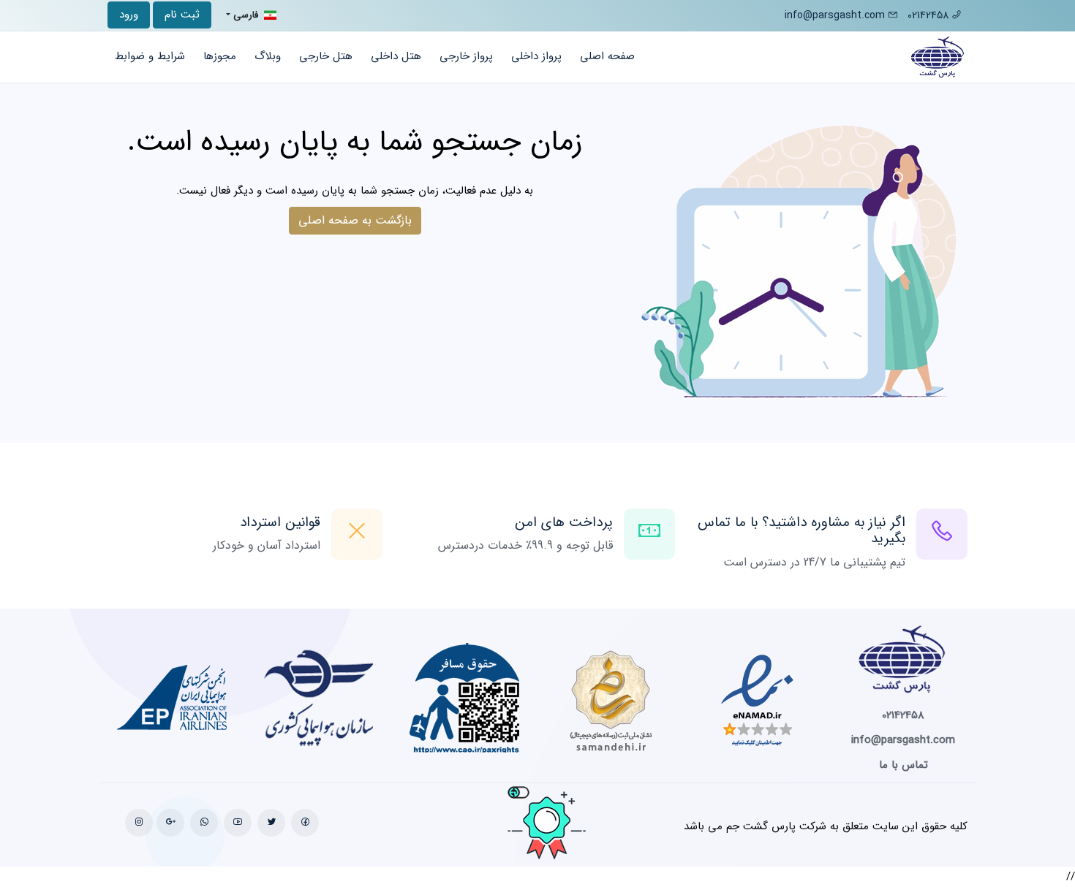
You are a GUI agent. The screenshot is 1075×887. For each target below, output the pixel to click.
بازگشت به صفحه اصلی (355, 220)
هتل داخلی (396, 56)
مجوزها (219, 56)
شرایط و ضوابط (150, 56)
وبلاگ (267, 56)
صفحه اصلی (607, 56)
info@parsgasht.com (835, 15)
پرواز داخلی (536, 56)
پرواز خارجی (466, 56)
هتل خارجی (325, 56)
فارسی (245, 15)
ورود (128, 14)
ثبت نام (182, 14)
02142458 (929, 15)
